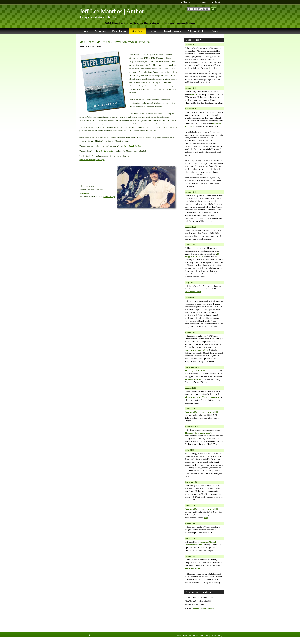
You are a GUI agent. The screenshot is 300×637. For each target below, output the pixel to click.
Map (206, 517)
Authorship (100, 31)
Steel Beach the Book (133, 146)
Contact (215, 31)
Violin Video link (192, 568)
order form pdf (105, 151)
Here (210, 68)
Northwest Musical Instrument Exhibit (201, 412)
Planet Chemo (119, 31)
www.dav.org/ (109, 196)
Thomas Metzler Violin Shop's (198, 433)
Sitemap (203, 2)
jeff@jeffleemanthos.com (203, 608)
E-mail (217, 2)
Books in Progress (172, 31)
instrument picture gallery (196, 350)
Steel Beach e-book (193, 291)
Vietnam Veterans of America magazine (202, 397)
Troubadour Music (193, 379)
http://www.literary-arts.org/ (91, 159)
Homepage (187, 2)
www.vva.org (85, 193)
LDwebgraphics (89, 635)
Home (85, 31)
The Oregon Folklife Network (198, 371)
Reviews (153, 31)
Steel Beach (137, 31)
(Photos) (194, 94)
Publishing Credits (196, 31)
